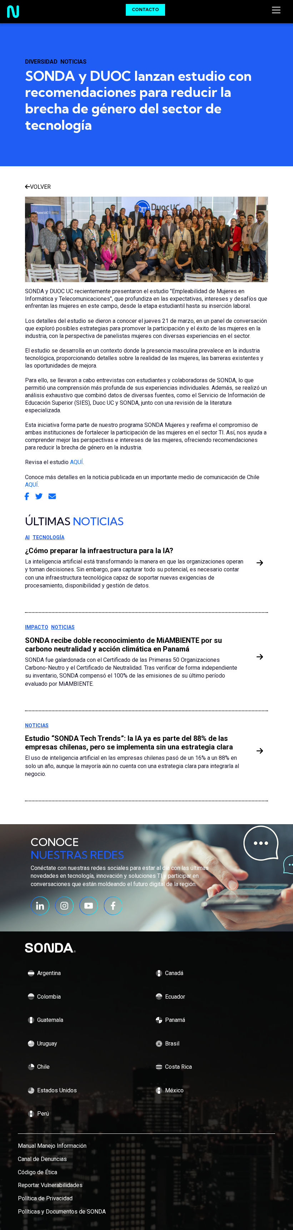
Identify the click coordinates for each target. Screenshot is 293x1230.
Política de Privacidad (45, 1198)
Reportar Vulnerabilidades (50, 1185)
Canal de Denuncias (42, 1159)
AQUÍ (76, 462)
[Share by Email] (52, 497)
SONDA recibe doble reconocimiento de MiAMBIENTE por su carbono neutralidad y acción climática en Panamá (123, 644)
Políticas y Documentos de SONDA (62, 1211)
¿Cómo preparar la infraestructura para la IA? (99, 550)
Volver (40, 186)
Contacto (145, 9)
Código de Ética (37, 1172)
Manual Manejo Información (52, 1145)
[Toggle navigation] (276, 10)
